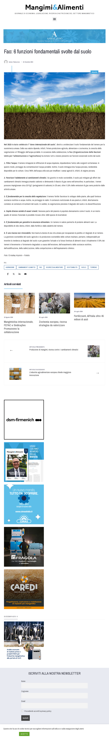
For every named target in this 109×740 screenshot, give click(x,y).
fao (40, 267)
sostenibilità (72, 267)
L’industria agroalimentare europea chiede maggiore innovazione (50, 373)
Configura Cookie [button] (10, 734)
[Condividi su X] (13, 274)
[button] (54, 19)
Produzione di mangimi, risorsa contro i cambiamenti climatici (53, 348)
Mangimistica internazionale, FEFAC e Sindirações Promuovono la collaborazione (18, 327)
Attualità (94, 72)
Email (23, 701)
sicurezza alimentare (54, 267)
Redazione (16, 62)
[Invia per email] (25, 274)
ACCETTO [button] (24, 734)
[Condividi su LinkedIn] (19, 274)
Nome (23, 681)
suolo (83, 267)
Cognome (24, 691)
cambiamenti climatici (26, 267)
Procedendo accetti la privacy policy (37, 711)
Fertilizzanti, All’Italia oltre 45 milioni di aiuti (89, 317)
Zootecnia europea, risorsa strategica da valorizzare (53, 323)
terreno (93, 267)
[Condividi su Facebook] (8, 274)
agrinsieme (10, 267)
